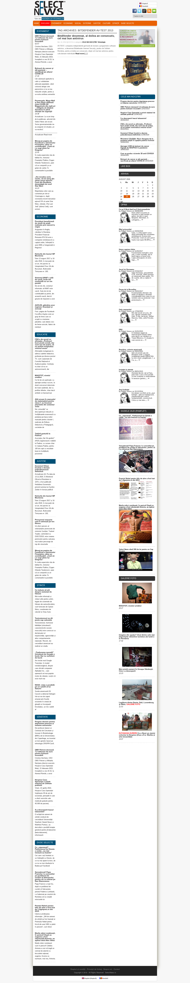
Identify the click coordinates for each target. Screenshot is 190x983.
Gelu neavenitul (125, 310)
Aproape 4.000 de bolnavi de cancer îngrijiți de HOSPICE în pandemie (134, 147)
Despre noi (107, 969)
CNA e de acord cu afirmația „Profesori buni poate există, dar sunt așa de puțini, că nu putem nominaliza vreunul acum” (44, 343)
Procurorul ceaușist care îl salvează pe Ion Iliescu (44, 521)
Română (145, 6)
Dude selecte (127, 23)
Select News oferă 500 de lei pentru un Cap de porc (136, 550)
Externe (87, 23)
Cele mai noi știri (130, 97)
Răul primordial (125, 229)
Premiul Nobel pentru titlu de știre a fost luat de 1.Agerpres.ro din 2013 (45, 908)
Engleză (145, 3)
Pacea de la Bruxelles (127, 289)
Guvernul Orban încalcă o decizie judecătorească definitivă (42, 468)
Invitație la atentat (126, 370)
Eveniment (57, 23)
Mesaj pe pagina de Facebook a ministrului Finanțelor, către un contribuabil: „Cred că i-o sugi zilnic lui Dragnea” (45, 145)
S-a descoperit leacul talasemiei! (44, 811)
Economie (68, 23)
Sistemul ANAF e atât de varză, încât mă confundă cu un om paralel (44, 280)
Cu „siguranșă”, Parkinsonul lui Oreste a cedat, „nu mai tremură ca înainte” (45, 850)
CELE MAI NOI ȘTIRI (89, 42)
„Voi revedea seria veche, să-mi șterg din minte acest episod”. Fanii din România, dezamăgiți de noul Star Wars (44, 181)
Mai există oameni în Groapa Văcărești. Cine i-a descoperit (136, 670)
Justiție (97, 23)
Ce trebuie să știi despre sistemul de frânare (43, 592)
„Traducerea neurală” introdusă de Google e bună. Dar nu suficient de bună (45, 655)
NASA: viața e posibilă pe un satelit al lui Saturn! (45, 687)
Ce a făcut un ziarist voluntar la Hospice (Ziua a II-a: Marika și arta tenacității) (137, 735)
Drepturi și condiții (77, 969)
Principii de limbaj (94, 969)
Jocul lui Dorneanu (126, 269)
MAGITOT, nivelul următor (42, 376)
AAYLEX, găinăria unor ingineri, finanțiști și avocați (45, 307)
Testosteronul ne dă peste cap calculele (44, 619)
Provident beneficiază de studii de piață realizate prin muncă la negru (45, 224)
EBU (120, 330)
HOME (36, 23)
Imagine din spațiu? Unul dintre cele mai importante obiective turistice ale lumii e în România (137, 637)
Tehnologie (101, 42)
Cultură (106, 23)
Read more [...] (81, 54)
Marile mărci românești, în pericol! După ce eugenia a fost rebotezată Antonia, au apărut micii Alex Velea (45, 936)
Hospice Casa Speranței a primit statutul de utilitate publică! (43, 782)
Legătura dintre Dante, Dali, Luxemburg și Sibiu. (136, 703)
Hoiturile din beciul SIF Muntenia (45, 255)
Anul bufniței (124, 390)
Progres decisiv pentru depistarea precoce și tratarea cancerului (45, 723)
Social (78, 23)
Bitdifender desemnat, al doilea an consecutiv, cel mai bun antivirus (86, 37)
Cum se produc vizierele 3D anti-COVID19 (137, 153)
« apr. (121, 202)
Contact (117, 969)
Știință (115, 23)
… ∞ (141, 219)
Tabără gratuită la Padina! (42, 434)
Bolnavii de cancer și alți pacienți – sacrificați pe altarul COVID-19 (44, 71)
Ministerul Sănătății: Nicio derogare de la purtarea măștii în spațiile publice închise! (137, 139)
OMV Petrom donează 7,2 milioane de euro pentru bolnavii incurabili (44, 38)
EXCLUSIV (45, 23)
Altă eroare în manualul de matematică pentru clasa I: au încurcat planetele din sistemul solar (45, 402)
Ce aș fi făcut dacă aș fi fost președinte (134, 209)
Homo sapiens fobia (127, 249)
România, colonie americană (130, 350)
